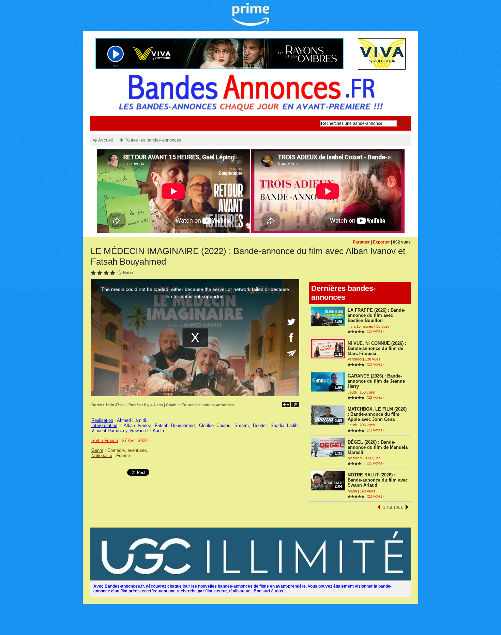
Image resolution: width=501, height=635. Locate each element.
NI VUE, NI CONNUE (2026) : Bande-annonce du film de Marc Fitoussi (377, 348)
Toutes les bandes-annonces (152, 140)
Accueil (105, 140)
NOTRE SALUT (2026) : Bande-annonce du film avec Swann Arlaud (378, 480)
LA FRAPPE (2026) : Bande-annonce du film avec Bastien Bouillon (376, 315)
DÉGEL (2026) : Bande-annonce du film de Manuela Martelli (378, 447)
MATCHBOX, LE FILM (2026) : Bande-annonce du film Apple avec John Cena (377, 414)
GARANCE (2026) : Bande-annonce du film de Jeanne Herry (376, 381)
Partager (361, 242)
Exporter (381, 242)
